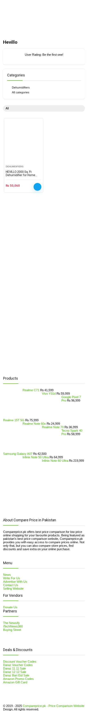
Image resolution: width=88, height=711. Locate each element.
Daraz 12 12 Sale (14, 672)
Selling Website (13, 588)
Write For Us (11, 578)
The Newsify (11, 623)
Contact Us (10, 585)
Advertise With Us (15, 581)
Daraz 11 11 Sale (14, 668)
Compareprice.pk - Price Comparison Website (53, 706)
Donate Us (10, 607)
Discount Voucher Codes (19, 661)
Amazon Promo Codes (18, 679)
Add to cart (37, 187)
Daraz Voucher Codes (18, 665)
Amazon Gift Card (15, 682)
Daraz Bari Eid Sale (16, 675)
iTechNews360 (13, 626)
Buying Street (12, 630)
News (7, 574)
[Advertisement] (33, 308)
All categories (20, 92)
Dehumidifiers (21, 87)
